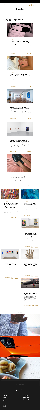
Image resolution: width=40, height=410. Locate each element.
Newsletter (25, 400)
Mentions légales (26, 399)
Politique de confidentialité (28, 403)
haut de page (20, 384)
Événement (5, 399)
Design (4, 398)
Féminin (4, 400)
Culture (4, 397)
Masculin (4, 404)
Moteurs (4, 405)
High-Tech (5, 403)
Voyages (4, 406)
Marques (24, 398)
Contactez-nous (26, 397)
